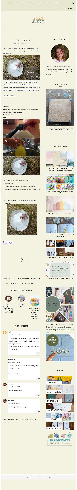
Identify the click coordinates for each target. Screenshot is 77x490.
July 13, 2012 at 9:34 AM (14, 335)
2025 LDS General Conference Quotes (61, 278)
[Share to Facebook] (28, 278)
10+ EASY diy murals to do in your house (60, 213)
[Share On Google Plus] (38, 278)
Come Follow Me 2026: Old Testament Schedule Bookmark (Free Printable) (61, 169)
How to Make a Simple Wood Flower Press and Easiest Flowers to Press (60, 128)
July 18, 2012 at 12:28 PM (14, 403)
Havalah (13, 283)
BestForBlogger (48, 477)
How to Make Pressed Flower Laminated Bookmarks (61, 235)
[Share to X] (31, 278)
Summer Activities (25, 283)
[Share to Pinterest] (35, 278)
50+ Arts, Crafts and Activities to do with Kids (61, 192)
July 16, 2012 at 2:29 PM (14, 386)
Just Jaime (11, 384)
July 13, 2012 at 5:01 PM (14, 362)
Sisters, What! (33, 477)
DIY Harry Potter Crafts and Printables (61, 257)
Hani (9, 332)
